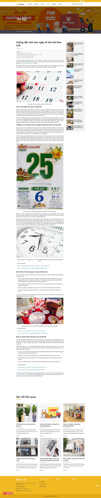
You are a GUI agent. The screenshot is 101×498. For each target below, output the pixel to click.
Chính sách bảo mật (42, 484)
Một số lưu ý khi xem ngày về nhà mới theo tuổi (25, 55)
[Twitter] (84, 1)
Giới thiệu (36, 4)
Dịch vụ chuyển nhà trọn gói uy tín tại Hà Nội (25, 57)
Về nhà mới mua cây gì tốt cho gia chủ (26, 425)
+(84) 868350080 (20, 486)
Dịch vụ (42, 4)
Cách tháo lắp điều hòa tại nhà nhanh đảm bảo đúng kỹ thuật (49, 459)
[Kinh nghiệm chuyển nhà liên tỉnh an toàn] (74, 447)
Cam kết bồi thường (42, 486)
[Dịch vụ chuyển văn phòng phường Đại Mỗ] (74, 412)
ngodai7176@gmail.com (22, 488)
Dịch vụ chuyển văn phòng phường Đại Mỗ (71, 425)
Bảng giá (54, 4)
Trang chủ (30, 4)
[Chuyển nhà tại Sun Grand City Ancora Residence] (50, 412)
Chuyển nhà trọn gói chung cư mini (25, 459)
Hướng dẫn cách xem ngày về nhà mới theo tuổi (28, 31)
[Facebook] (80, 1)
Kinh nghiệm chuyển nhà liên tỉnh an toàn (74, 459)
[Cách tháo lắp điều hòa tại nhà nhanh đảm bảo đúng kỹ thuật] (50, 447)
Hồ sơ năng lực (41, 481)
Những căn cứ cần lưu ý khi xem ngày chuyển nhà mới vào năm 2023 (29, 54)
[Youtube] (82, 1)
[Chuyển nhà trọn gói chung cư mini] (27, 447)
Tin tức (48, 4)
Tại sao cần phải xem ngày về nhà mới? (24, 53)
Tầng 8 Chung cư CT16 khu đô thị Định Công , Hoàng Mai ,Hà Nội (26, 484)
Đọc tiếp (18, 435)
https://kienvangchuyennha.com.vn (24, 490)
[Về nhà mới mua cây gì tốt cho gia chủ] (27, 412)
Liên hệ (60, 4)
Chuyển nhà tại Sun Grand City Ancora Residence (49, 425)
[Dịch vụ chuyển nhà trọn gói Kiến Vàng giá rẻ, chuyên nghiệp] (20, 4)
